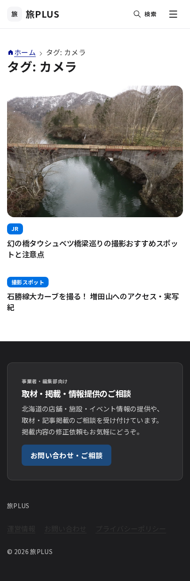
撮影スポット (27, 282)
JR (15, 228)
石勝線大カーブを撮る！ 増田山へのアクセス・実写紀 (93, 301)
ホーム (25, 52)
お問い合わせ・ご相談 (66, 455)
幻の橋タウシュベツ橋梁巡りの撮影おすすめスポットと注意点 (92, 249)
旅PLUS (35, 14)
